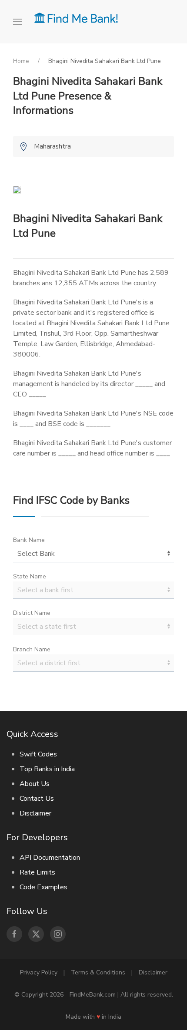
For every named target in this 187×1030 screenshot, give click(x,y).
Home (21, 61)
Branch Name (31, 649)
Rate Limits (37, 872)
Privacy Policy (38, 972)
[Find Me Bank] (76, 17)
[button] (20, 21)
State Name (29, 576)
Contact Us (37, 798)
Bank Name (29, 540)
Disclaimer (35, 813)
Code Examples (43, 887)
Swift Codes (38, 754)
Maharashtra (52, 146)
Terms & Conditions (98, 972)
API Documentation (50, 857)
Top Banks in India (47, 769)
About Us (35, 784)
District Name (31, 613)
